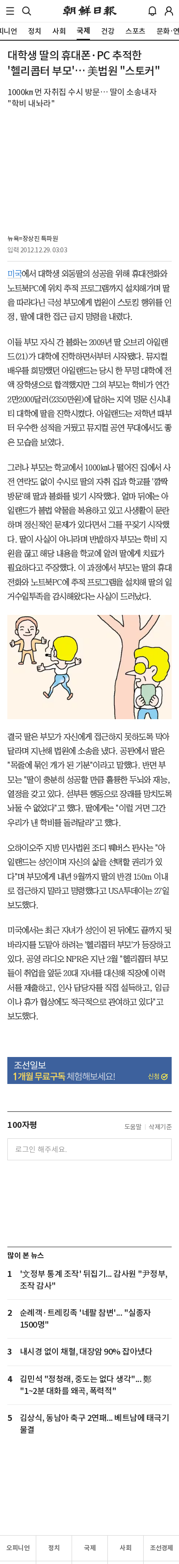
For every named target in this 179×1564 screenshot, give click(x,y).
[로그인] (168, 10)
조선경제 (161, 1548)
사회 (125, 1548)
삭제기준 (160, 1127)
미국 (14, 274)
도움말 (133, 1127)
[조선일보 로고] (90, 10)
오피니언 (17, 1548)
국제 (89, 1548)
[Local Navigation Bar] (10, 10)
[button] (10, 10)
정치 (54, 1548)
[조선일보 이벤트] (89, 1070)
